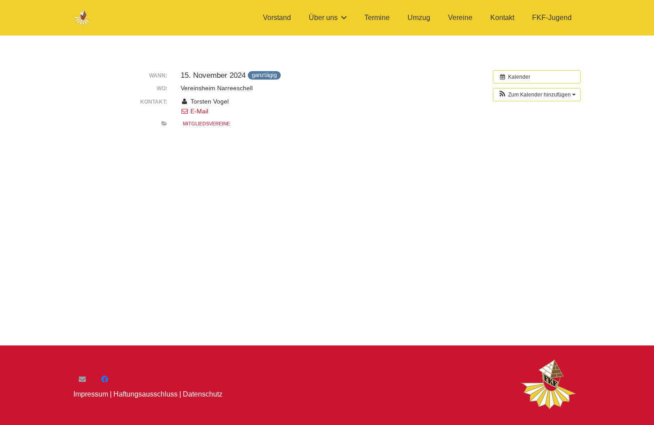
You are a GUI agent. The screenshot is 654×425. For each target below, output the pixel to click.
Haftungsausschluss (145, 394)
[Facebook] (104, 379)
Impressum (90, 394)
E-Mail (198, 111)
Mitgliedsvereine (206, 123)
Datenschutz (202, 394)
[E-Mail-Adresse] (82, 379)
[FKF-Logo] (82, 18)
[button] (344, 17)
